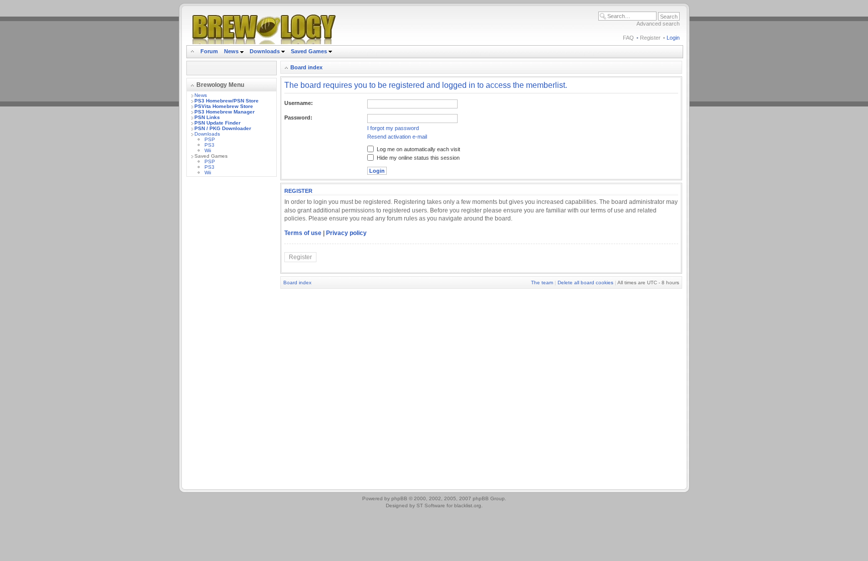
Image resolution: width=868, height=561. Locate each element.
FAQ (628, 38)
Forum (209, 51)
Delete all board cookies (585, 282)
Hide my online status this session (417, 158)
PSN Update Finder (217, 123)
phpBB (399, 498)
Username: (298, 103)
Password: (298, 118)
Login (673, 38)
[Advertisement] (231, 335)
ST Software (430, 505)
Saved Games (310, 51)
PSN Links (207, 117)
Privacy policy (346, 233)
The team (542, 282)
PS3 (209, 145)
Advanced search (658, 24)
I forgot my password (393, 128)
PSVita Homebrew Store (223, 106)
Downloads (265, 51)
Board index (306, 67)
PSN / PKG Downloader (222, 128)
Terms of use (302, 233)
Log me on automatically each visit (417, 149)
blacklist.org (467, 505)
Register (650, 38)
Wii (207, 150)
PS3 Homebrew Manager (224, 112)
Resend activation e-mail (397, 137)
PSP (209, 139)
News (231, 51)
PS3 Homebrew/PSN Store (226, 100)
